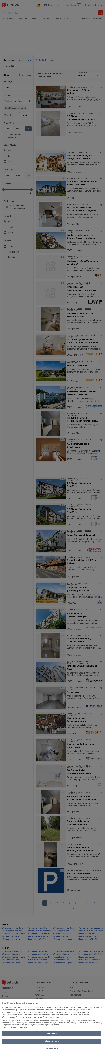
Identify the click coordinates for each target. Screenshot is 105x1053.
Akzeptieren (52, 1034)
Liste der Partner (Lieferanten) (14, 1027)
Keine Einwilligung (51, 1041)
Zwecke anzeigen (51, 1048)
